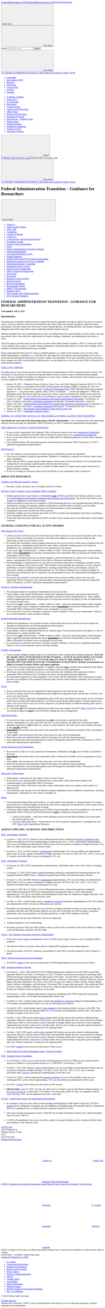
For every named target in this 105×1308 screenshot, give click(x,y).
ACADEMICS (7, 73)
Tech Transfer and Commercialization (23, 293)
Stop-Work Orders (9, 715)
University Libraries (15, 131)
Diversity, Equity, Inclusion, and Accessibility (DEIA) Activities (28, 491)
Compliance (12, 232)
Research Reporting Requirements (16, 618)
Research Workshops (16, 283)
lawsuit (26, 1073)
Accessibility (12, 1281)
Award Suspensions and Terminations (17, 747)
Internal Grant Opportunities (19, 269)
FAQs (9, 246)
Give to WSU (51, 2)
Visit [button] (14, 1139)
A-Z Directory (13, 102)
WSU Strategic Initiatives (17, 296)
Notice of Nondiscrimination (19, 1274)
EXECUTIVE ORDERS (12, 367)
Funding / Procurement (11, 650)
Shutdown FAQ (13, 291)
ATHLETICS (49, 73)
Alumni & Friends (9, 1257)
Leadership (6, 2)
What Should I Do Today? (12, 531)
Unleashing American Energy (36, 411)
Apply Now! (12, 99)
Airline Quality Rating (16, 227)
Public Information (15, 1284)
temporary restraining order (87, 839)
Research (31, 2)
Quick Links (7, 24)
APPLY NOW (69, 73)
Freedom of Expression (17, 1267)
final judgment (49, 1008)
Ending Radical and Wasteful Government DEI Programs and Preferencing (56, 404)
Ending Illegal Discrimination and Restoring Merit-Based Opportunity (54, 399)
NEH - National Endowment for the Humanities (22, 958)
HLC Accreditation (15, 1291)
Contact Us (11, 237)
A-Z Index (11, 1262)
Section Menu (8, 220)
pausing (10, 1106)
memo (41, 872)
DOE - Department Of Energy (14, 861)
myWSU (60, 2)
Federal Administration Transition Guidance (25, 249)
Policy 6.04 (22, 824)
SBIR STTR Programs (16, 288)
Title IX (10, 1276)
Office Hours (12, 112)
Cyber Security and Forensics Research (23, 239)
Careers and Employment (17, 109)
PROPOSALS (7, 449)
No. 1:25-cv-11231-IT (16, 1091)
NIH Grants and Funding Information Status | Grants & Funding (34, 1051)
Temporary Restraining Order (56, 389)
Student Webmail (14, 124)
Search (4, 48)
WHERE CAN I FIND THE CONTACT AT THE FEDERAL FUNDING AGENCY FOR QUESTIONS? (48, 416)
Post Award (12, 274)
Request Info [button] (6, 1139)
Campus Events (13, 107)
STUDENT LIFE (35, 73)
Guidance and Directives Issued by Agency (19, 482)
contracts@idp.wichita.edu (85, 435)
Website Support (14, 1286)
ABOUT (59, 73)
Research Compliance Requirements (16, 587)
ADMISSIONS (21, 73)
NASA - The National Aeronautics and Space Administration (27, 934)
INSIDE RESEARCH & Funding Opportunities (27, 259)
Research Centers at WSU (18, 279)
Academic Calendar (15, 97)
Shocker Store (13, 121)
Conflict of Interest (15, 234)
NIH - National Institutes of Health (16, 967)
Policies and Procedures (17, 114)
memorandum (46, 851)
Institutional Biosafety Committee (21, 264)
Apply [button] (19, 1139)
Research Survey (14, 281)
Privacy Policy (13, 1272)
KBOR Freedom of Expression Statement (25, 1289)
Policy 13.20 (86, 708)
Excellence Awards (15, 242)
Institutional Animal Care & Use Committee (25, 261)
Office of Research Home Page (20, 271)
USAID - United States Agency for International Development (28, 1099)
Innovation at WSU (19, 2)
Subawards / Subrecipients (12, 773)
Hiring (4, 797)
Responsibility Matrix (16, 286)
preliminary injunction (42, 401)
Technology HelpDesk (16, 126)
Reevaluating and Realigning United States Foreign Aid (48, 409)
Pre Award (11, 276)
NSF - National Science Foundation (16, 1056)
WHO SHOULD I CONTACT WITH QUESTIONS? (25, 428)
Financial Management (16, 251)
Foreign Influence (14, 256)
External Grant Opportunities (19, 244)
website (20, 963)
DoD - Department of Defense (14, 834)
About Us (11, 224)
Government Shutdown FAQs (20, 254)
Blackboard (12, 104)
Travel (4, 686)
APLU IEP (11, 229)
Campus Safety (13, 1279)
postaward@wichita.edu (88, 432)
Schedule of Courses (15, 116)
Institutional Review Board (18, 266)
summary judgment (51, 1077)
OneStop (68, 2)
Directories (40, 2)
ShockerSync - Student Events (20, 119)
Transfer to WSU (14, 129)
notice (41, 1018)
